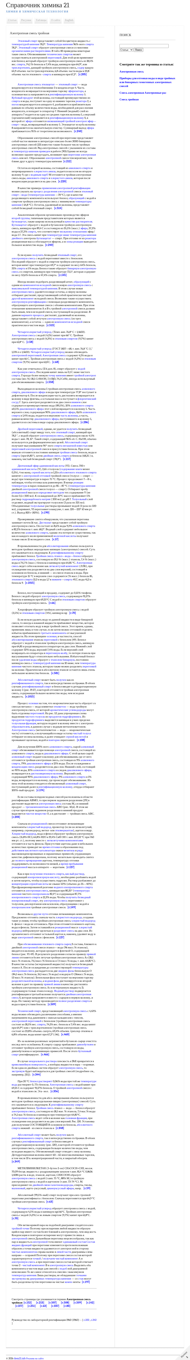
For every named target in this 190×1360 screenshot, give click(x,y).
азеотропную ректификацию (29, 301)
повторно (54, 740)
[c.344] (36, 1074)
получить (38, 255)
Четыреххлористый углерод (34, 332)
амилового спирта (80, 168)
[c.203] (16, 817)
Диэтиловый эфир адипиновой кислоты (41, 465)
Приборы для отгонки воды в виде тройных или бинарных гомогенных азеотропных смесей (147, 82)
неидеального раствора (43, 1061)
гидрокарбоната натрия (36, 499)
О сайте (55, 20)
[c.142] (90, 1302)
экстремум (18, 1071)
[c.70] (72, 613)
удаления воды (28, 659)
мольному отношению (73, 231)
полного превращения (28, 860)
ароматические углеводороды (68, 710)
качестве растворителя (78, 221)
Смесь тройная (129, 99)
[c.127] (70, 867)
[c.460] (65, 1034)
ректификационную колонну (67, 94)
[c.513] (50, 325)
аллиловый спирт (22, 756)
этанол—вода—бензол (67, 556)
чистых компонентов (24, 1252)
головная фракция (76, 1118)
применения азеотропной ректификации (66, 188)
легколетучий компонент (64, 566)
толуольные (37, 506)
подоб (63, 1268)
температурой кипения (25, 44)
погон (15, 104)
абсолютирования (57, 546)
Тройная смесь (45, 556)
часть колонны (69, 415)
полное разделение (69, 1001)
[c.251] (31, 1306)
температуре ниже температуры (66, 235)
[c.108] (81, 740)
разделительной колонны (27, 981)
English (69, 20)
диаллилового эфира (33, 392)
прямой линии (52, 984)
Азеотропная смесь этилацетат (36, 84)
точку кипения (57, 375)
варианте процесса (32, 315)
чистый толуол (82, 733)
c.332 (86, 1320)
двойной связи (41, 1185)
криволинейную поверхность (29, 1064)
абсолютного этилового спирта (77, 472)
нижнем (76, 402)
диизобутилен (85, 1044)
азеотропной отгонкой (37, 475)
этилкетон (60, 706)
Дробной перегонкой (30, 429)
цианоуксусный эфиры (60, 1188)
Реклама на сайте (35, 1358)
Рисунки (26, 20)
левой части (64, 1252)
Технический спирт (29, 1011)
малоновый (18, 1188)
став (80, 1278)
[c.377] (19, 1306)
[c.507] (52, 1302)
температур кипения (26, 151)
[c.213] (40, 1302)
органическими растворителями (31, 51)
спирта (89, 44)
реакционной (19, 492)
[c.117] (67, 459)
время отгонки (51, 847)
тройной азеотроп (76, 121)
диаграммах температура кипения (50, 1278)
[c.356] (54, 1091)
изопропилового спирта (26, 897)
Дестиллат (45, 522)
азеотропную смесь (23, 258)
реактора (81, 101)
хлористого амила (45, 171)
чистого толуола (35, 716)
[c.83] (67, 1306)
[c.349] (16, 1161)
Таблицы (41, 20)
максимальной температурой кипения (34, 288)
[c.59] (87, 1188)
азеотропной (53, 158)
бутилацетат (19, 221)
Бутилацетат (19, 225)
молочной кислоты (64, 536)
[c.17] (55, 539)
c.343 (93, 1320)
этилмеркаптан (64, 830)
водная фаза (52, 981)
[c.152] (28, 1302)
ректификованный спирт (36, 686)
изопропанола (40, 894)
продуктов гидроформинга (65, 716)
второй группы (21, 218)
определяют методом (51, 492)
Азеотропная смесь (23, 335)
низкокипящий (56, 121)
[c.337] (55, 1306)
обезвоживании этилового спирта (43, 944)
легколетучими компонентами (65, 840)
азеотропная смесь (23, 291)
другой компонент (23, 298)
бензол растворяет (41, 1081)
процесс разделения (45, 191)
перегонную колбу (57, 653)
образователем (21, 726)
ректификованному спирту (67, 552)
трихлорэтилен (21, 67)
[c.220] (62, 181)
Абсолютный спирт (76, 442)
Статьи (12, 20)
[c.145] (62, 275)
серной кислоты (41, 472)
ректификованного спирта (27, 683)
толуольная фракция (24, 723)
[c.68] (55, 362)
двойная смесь (52, 455)
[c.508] (65, 1302)
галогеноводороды (61, 1185)
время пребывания (72, 863)
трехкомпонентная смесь (41, 807)
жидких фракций (22, 1245)
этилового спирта (22, 579)
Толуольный (79, 499)
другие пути (40, 914)
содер (80, 67)
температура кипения (42, 194)
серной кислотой (76, 736)
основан (52, 636)
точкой (36, 1258)
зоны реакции (75, 241)
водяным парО (39, 174)
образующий (76, 198)
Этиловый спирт (27, 41)
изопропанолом (21, 907)
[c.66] (52, 603)
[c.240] (78, 131)
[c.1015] (30, 582)
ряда (80, 850)
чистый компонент (66, 1258)
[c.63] (49, 1201)
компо (68, 1282)
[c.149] (72, 907)
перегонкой (54, 57)
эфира (29, 121)
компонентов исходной (37, 285)
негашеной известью (75, 445)
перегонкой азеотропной (26, 449)
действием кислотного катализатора (33, 850)
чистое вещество (36, 813)
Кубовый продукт (22, 97)
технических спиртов (60, 54)
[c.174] (40, 790)
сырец (67, 944)
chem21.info (20, 1358)
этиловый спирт (68, 84)
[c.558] (50, 382)
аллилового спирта (82, 405)
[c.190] (45, 512)
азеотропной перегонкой (26, 355)
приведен (44, 151)
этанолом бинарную (63, 659)
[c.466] (45, 1054)
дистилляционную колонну (47, 773)
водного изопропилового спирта (73, 887)
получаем (49, 1258)
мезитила (69, 850)
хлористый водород (39, 827)
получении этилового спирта (47, 874)
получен (61, 679)
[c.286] (85, 422)
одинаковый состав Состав (79, 1241)
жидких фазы (66, 971)
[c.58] (29, 342)
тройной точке (20, 1228)
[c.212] (67, 161)
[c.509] (52, 1004)
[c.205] (82, 74)
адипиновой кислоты (24, 469)
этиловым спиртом (66, 338)
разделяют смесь (64, 930)
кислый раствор (74, 874)
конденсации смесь (23, 766)
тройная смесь (68, 452)
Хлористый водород (24, 833)
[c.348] (60, 1128)
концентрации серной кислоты (30, 884)
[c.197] (86, 1282)
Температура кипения (60, 44)
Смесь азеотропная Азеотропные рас (142, 92)
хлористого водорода (69, 917)
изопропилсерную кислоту (44, 877)
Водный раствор (64, 991)
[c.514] (58, 208)
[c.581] (55, 673)
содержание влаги (71, 469)
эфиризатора (75, 91)
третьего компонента (53, 633)
